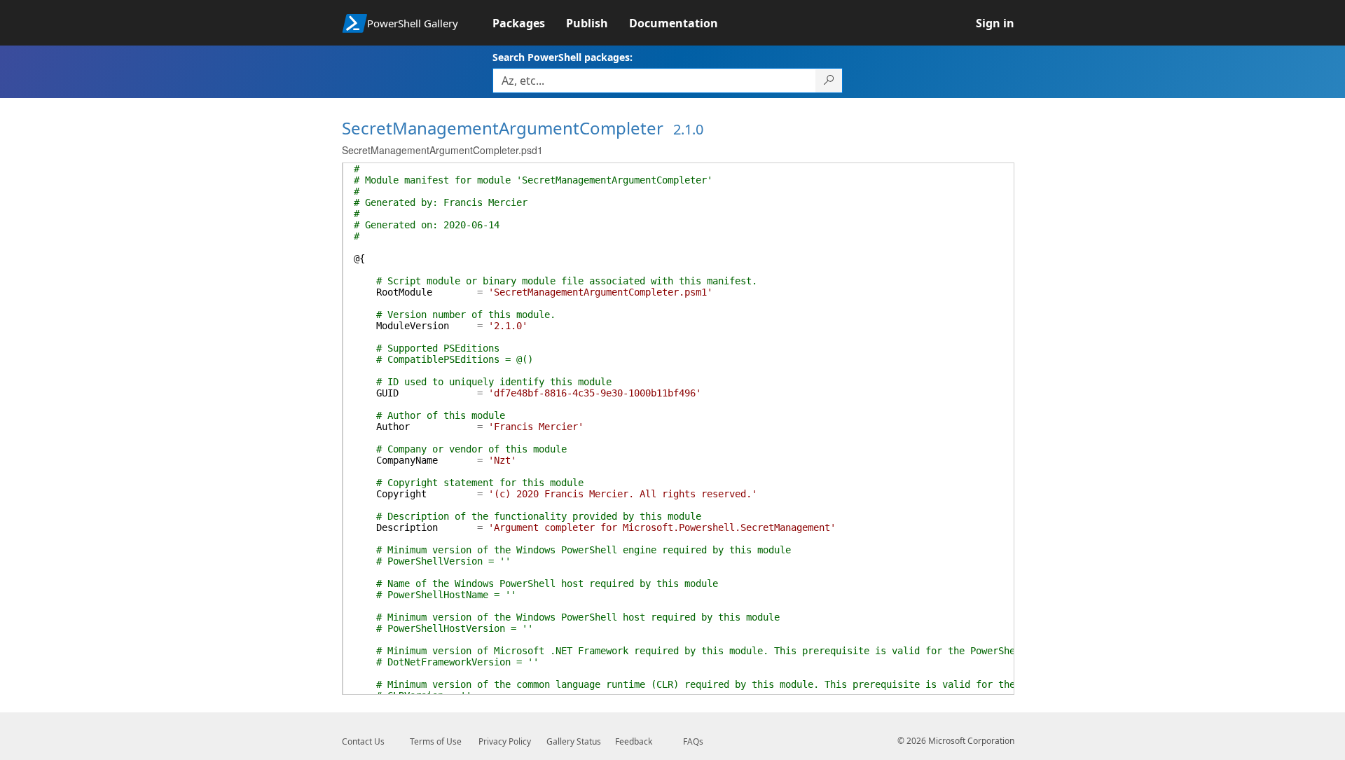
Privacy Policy (504, 741)
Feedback (633, 741)
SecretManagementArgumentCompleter (502, 127)
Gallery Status (573, 741)
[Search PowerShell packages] (829, 80)
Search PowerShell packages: (562, 57)
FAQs (693, 741)
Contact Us (363, 741)
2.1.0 (688, 129)
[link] (529, 23)
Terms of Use (436, 741)
